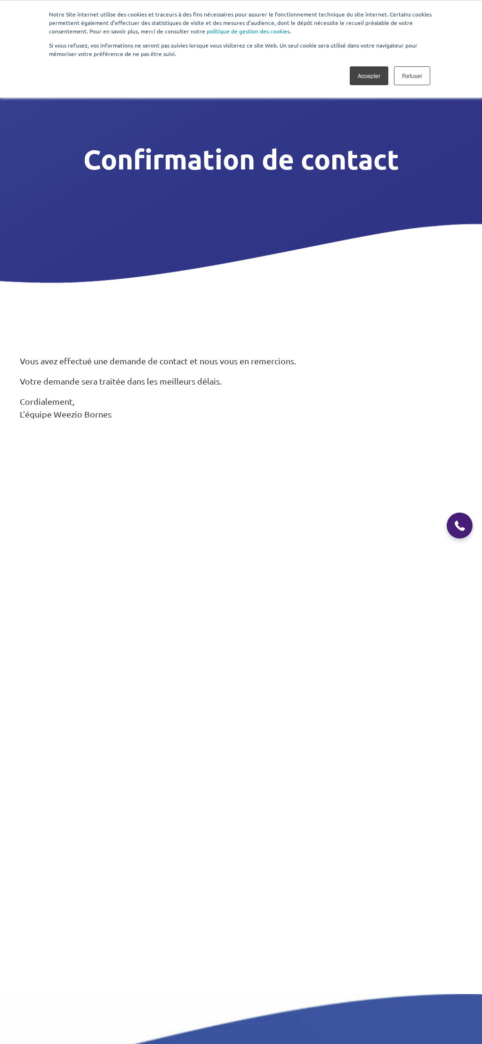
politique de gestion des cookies (248, 31)
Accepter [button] (369, 76)
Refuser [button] (412, 76)
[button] (460, 525)
